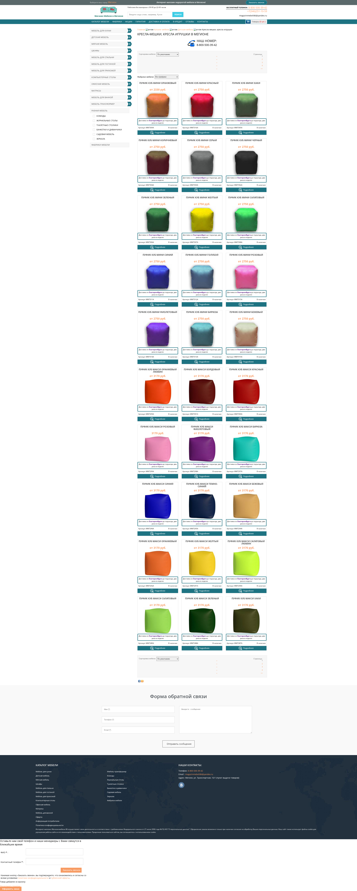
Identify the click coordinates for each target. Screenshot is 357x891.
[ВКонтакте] (139, 681)
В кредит (177, 21)
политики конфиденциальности (33, 878)
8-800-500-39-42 (257, 7)
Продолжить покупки (10, 886)
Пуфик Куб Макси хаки (246, 598)
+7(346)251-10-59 (257, 11)
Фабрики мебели (100, 144)
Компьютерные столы (103, 77)
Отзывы (190, 21)
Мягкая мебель (99, 44)
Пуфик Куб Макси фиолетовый (202, 428)
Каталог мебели (100, 21)
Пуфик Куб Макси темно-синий (202, 485)
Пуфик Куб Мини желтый (202, 197)
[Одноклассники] (142, 681)
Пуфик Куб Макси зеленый (202, 598)
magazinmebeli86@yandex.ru (253, 15)
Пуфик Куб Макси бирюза (246, 426)
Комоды (101, 116)
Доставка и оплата (159, 21)
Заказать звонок (256, 2)
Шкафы (95, 50)
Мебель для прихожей (103, 70)
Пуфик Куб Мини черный (246, 140)
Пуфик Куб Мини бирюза (202, 312)
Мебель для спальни (102, 57)
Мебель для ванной (102, 97)
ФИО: (4, 852)
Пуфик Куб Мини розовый (246, 254)
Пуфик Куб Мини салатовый (246, 197)
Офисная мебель (100, 84)
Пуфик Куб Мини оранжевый (157, 83)
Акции (128, 21)
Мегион (112, 2)
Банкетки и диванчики (109, 129)
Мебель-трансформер (102, 104)
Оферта (39, 817)
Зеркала (101, 138)
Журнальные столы (107, 120)
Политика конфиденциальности (49, 825)
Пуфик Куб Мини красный (202, 83)
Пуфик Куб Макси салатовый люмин (246, 542)
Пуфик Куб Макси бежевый (246, 483)
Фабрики (117, 21)
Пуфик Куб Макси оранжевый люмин (158, 370)
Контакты (202, 21)
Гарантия (140, 21)
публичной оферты (60, 878)
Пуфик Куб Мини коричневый (158, 140)
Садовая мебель (105, 134)
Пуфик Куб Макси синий (157, 483)
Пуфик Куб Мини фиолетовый (157, 312)
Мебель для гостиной (103, 64)
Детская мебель (185, 29)
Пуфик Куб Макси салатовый (157, 598)
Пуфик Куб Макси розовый (157, 426)
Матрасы (96, 90)
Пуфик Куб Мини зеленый (157, 197)
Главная (141, 29)
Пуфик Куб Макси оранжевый (158, 541)
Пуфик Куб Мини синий (158, 254)
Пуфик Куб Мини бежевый (246, 312)
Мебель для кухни (101, 30)
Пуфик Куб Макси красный (246, 369)
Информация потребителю (47, 821)
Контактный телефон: (12, 862)
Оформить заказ (10, 889)
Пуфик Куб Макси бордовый (202, 369)
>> (262, 68)
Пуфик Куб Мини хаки (246, 83)
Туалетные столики (107, 125)
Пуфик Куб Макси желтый (201, 541)
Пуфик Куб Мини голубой (201, 254)
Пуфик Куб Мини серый (202, 140)
